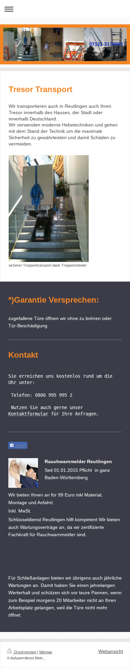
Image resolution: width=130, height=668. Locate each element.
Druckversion (25, 652)
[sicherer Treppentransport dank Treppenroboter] (49, 208)
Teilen (20, 445)
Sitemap (45, 652)
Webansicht (110, 651)
